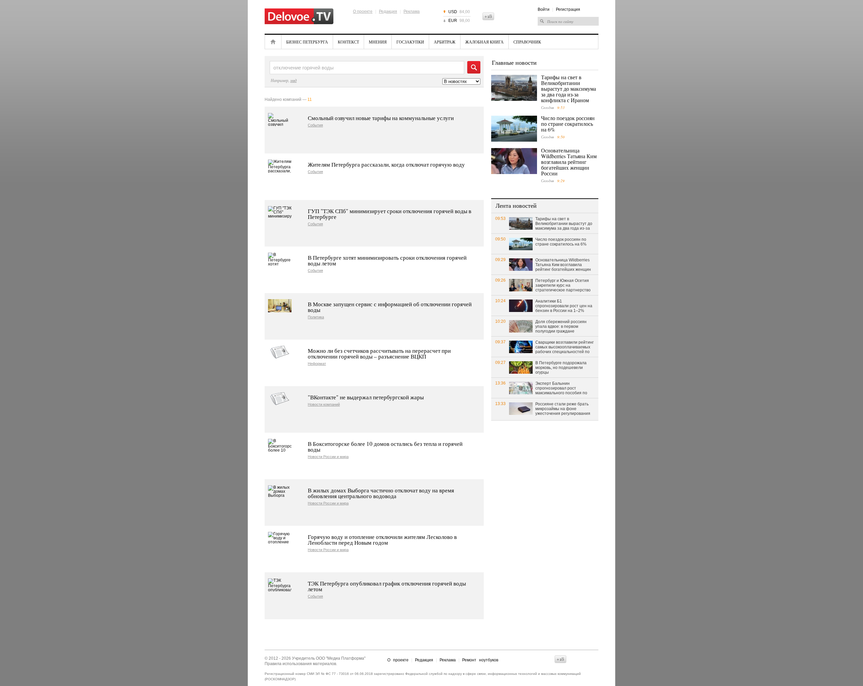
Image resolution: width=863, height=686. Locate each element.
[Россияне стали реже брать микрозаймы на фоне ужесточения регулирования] (521, 408)
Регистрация (568, 9)
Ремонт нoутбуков (480, 660)
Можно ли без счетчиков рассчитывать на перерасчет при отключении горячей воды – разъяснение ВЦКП (379, 353)
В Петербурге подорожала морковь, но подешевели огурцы (561, 368)
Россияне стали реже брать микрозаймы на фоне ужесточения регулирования (562, 409)
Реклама (412, 11)
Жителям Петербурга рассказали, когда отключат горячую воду (386, 164)
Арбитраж (444, 42)
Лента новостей (516, 205)
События (315, 125)
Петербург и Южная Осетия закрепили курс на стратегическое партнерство (563, 285)
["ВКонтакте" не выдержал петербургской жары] (280, 398)
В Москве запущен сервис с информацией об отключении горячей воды (390, 307)
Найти (473, 67)
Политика (316, 317)
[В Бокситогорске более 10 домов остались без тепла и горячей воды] (280, 445)
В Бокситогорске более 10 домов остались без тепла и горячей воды (385, 446)
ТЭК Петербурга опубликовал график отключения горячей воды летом (387, 586)
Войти (543, 9)
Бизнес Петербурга (307, 42)
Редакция (388, 11)
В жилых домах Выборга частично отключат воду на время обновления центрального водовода (381, 493)
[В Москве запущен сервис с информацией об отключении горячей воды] (280, 305)
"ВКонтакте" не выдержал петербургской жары (366, 397)
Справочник (527, 42)
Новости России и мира (328, 457)
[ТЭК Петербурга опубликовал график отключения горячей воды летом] (280, 585)
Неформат (317, 364)
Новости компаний (324, 404)
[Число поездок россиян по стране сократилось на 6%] (514, 129)
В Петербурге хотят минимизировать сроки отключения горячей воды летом (387, 260)
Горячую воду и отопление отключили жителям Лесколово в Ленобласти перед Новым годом (382, 539)
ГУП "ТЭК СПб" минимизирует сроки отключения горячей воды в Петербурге (389, 214)
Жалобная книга (484, 42)
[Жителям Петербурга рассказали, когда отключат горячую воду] (280, 166)
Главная (273, 42)
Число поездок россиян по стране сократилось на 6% (568, 123)
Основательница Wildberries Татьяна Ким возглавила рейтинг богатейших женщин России (569, 162)
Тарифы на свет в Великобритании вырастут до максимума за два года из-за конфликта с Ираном (568, 89)
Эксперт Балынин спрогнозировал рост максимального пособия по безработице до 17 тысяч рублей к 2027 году (561, 388)
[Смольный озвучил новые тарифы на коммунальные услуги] (280, 119)
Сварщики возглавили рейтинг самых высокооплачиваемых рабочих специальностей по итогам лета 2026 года (564, 347)
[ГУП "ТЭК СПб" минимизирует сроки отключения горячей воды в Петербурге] (280, 212)
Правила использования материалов (300, 663)
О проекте (363, 11)
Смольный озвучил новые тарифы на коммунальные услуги (381, 118)
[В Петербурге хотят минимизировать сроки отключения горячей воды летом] (280, 259)
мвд (293, 80)
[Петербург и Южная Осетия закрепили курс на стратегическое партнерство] (521, 284)
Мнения (378, 42)
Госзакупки (410, 42)
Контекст (348, 42)
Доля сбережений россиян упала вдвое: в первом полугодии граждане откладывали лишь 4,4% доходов (561, 326)
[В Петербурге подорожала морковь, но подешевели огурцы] (521, 367)
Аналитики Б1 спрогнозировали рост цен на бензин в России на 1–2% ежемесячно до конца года (563, 306)
